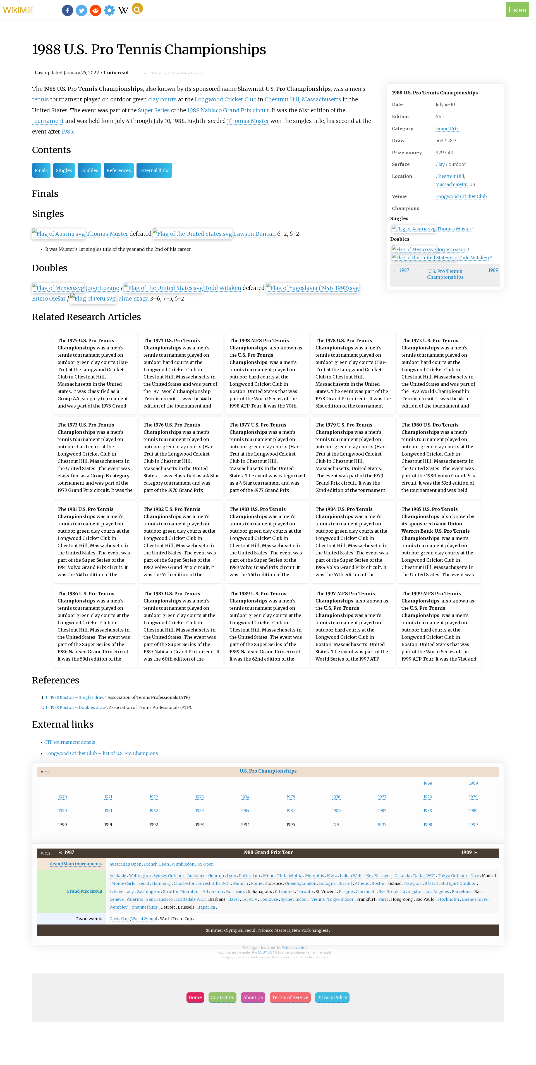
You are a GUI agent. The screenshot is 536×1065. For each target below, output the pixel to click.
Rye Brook (389, 891)
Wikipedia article (294, 947)
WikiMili (18, 9)
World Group (143, 918)
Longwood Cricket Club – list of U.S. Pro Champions (102, 753)
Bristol (345, 883)
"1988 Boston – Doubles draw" (78, 707)
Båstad (431, 883)
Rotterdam (249, 875)
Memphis (314, 875)
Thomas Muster (454, 229)
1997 (382, 824)
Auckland (196, 875)
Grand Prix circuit (84, 891)
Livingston (412, 891)
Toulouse (269, 899)
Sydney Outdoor (169, 875)
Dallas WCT (424, 875)
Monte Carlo (123, 883)
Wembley (118, 907)
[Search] (137, 8)
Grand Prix (447, 128)
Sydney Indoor (294, 899)
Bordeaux (235, 891)
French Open (156, 864)
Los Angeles (437, 891)
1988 (427, 810)
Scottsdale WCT (190, 899)
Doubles (89, 170)
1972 (154, 796)
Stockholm (448, 899)
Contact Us (222, 997)
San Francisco (159, 899)
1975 (291, 796)
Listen (517, 9)
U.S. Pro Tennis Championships (445, 274)
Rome (256, 883)
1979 (473, 796)
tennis (40, 99)
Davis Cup (119, 918)
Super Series (154, 110)
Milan (268, 875)
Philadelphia (289, 875)
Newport (413, 883)
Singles (64, 170)
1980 (62, 810)
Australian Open (125, 864)
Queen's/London (300, 883)
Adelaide (117, 875)
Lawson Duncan (254, 233)
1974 (245, 796)
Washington (148, 891)
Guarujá (216, 875)
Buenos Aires (475, 899)
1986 (336, 810)
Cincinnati (366, 891)
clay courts (162, 99)
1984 (245, 810)
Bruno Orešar (49, 298)
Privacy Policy (332, 997)
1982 (154, 810)
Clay (440, 164)
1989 (493, 270)
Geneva (116, 899)
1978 (427, 796)
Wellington (140, 875)
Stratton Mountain (181, 891)
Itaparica (206, 907)
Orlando (402, 875)
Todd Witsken (474, 257)
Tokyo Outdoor (453, 875)
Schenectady (121, 891)
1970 (62, 796)
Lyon (231, 875)
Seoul (143, 883)
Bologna (327, 883)
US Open (205, 864)
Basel (233, 899)
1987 (404, 270)
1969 (473, 783)
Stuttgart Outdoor (458, 883)
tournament (48, 121)
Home (195, 997)
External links (154, 170)
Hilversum (212, 891)
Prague (346, 891)
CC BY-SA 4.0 (267, 952)
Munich (240, 883)
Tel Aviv (249, 899)
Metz (332, 875)
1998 (427, 824)
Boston (379, 883)
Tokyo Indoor (340, 899)
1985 (67, 131)
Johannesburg (144, 907)
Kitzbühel (284, 891)
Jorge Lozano (451, 249)
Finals (41, 170)
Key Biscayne (379, 875)
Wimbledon (183, 864)
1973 (199, 796)
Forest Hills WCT (214, 883)
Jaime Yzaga (133, 298)
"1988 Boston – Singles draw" (77, 697)
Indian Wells (351, 875)
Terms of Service (290, 997)
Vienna (318, 899)
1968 (427, 783)
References (119, 170)
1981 (108, 810)
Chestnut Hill (450, 176)
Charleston (184, 883)
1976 (336, 796)
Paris (383, 899)
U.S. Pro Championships (268, 771)
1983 (199, 810)
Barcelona (462, 891)
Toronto (305, 891)
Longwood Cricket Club (461, 196)
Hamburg (161, 883)
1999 (473, 824)
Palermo (134, 899)
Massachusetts (451, 184)
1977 (382, 796)
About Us (253, 997)
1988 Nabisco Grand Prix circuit (228, 110)
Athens (362, 883)
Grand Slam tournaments (76, 863)
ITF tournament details (70, 742)
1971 (108, 796)
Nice (474, 875)
